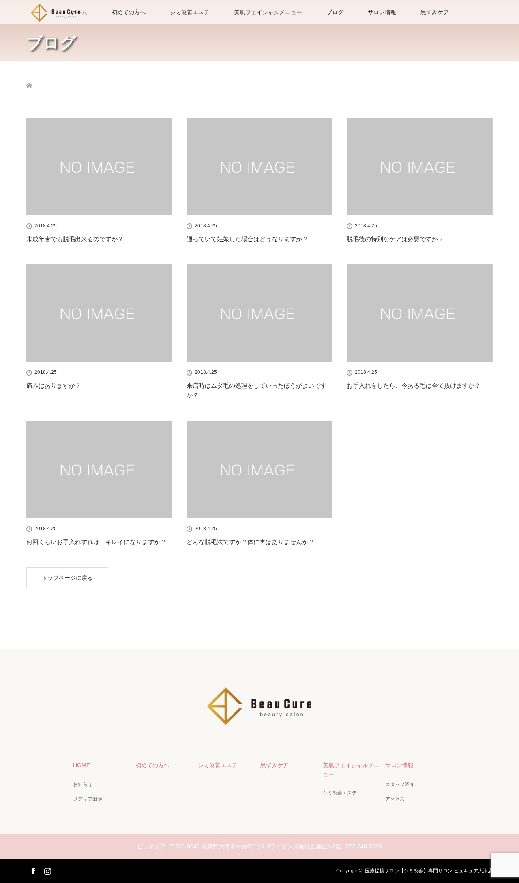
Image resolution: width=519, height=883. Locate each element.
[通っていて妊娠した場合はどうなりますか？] (259, 166)
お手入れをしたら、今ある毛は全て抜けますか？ (413, 385)
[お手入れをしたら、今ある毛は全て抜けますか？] (420, 313)
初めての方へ (129, 12)
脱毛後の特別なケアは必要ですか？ (395, 238)
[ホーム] (29, 76)
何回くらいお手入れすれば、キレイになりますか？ (96, 541)
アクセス (395, 799)
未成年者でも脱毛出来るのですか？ (75, 238)
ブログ (334, 12)
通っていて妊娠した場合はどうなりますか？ (247, 238)
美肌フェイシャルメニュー (268, 12)
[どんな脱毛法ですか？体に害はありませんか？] (259, 469)
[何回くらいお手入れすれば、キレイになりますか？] (99, 469)
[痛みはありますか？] (99, 313)
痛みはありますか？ (53, 385)
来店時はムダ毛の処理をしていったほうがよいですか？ (256, 390)
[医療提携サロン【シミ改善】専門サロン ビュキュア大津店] (259, 723)
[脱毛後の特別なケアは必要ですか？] (420, 166)
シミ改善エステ (190, 12)
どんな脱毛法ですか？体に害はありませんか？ (250, 541)
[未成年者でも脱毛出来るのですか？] (99, 166)
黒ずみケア (434, 12)
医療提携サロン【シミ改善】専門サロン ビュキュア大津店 (429, 871)
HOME (81, 765)
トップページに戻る (67, 577)
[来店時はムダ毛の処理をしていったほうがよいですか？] (259, 313)
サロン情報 (382, 12)
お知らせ (82, 784)
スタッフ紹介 (399, 784)
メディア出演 (87, 799)
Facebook (32, 870)
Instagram (47, 870)
